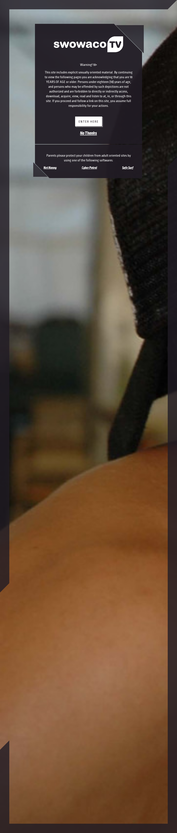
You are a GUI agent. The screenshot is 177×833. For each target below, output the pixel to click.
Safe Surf (127, 167)
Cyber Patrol (89, 167)
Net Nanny (50, 167)
